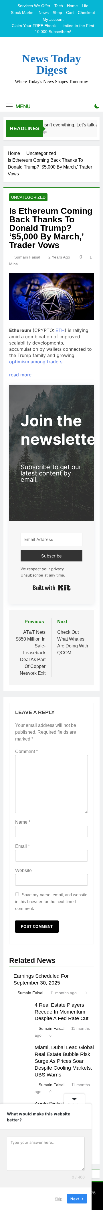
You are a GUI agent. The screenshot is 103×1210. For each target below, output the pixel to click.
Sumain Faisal (27, 257)
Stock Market (23, 12)
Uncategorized (28, 197)
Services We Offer (33, 5)
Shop (57, 12)
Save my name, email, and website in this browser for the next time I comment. (51, 901)
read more (20, 375)
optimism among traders (35, 361)
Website (23, 870)
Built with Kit (52, 588)
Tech (58, 5)
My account (53, 19)
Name (22, 822)
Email (22, 846)
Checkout (86, 12)
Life (85, 5)
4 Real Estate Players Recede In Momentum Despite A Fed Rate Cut (61, 1012)
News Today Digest (51, 64)
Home (72, 5)
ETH (60, 330)
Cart (70, 12)
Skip (58, 1198)
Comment (26, 751)
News (44, 12)
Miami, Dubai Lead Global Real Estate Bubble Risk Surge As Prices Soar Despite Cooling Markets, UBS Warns (64, 1061)
